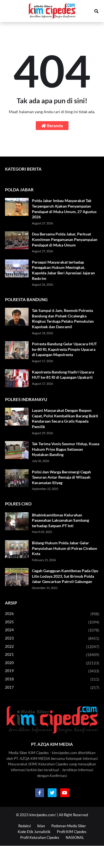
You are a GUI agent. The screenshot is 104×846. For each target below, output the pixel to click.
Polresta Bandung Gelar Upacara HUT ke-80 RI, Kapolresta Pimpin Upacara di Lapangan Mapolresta (64, 349)
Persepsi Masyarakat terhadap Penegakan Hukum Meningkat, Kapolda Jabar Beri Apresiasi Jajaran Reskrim (63, 270)
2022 (52, 646)
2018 (52, 679)
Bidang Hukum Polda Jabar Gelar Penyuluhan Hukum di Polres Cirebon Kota (64, 548)
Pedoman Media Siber (68, 826)
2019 (52, 671)
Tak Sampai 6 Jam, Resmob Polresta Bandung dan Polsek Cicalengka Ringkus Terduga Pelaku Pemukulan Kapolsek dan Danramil (63, 318)
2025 (52, 622)
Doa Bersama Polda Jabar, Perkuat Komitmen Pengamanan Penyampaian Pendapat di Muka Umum (64, 239)
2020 (52, 663)
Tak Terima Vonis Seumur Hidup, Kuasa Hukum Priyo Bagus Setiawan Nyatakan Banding (65, 449)
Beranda (54, 125)
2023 (52, 638)
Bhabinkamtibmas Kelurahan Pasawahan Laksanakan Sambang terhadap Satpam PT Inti (60, 520)
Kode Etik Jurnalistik (34, 831)
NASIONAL (75, 837)
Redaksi (24, 826)
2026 (52, 613)
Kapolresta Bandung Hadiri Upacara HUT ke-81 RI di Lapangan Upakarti (63, 375)
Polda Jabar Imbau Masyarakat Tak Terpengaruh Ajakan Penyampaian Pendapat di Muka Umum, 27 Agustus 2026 (64, 208)
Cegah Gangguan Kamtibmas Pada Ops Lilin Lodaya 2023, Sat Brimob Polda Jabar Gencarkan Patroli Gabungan (65, 576)
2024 (52, 630)
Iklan (41, 826)
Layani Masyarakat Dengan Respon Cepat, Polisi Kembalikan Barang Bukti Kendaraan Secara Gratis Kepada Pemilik (65, 418)
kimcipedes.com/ (42, 815)
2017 (52, 687)
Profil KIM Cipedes (72, 831)
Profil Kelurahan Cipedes (39, 837)
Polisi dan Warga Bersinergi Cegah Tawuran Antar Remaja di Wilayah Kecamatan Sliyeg (61, 477)
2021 (52, 654)
